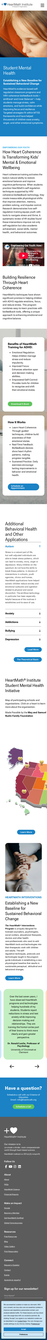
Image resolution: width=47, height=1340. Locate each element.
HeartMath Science (12, 1189)
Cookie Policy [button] (22, 1321)
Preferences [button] (35, 1324)
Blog (6, 1242)
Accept (23, 1329)
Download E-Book (20, 404)
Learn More (26, 832)
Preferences (23, 1334)
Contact (7, 1270)
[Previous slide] (11, 1066)
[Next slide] (36, 1066)
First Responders (11, 1251)
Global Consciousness (13, 1223)
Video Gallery (9, 1246)
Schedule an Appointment (18, 486)
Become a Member (12, 1213)
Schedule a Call (23, 1106)
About (6, 1179)
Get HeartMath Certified (14, 1218)
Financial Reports (11, 1194)
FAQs (6, 1184)
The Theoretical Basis (28, 659)
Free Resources (10, 1237)
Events (7, 1275)
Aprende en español (12, 1280)
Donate (7, 1208)
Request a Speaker (11, 1265)
